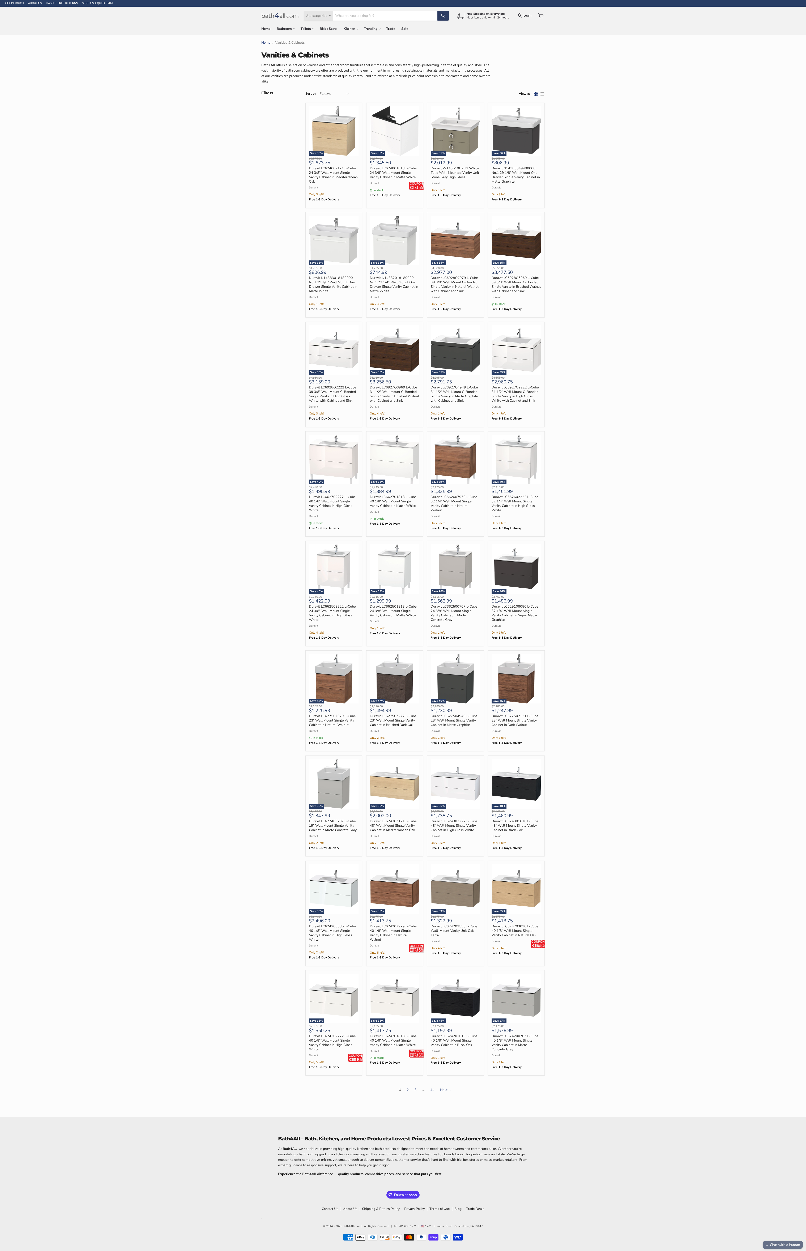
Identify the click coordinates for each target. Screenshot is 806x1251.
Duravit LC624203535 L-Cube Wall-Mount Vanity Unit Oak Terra (454, 930)
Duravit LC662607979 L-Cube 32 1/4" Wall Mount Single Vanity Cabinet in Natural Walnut (454, 503)
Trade (390, 28)
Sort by (310, 93)
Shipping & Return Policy (381, 1209)
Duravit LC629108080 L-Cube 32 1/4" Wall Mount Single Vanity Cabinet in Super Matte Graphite (515, 613)
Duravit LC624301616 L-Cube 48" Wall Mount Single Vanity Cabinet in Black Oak (515, 825)
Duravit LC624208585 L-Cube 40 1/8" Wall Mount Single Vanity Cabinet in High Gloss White (332, 933)
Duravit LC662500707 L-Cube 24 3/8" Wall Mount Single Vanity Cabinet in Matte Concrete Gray (454, 613)
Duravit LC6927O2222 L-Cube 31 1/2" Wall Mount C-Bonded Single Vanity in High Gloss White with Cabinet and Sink (515, 394)
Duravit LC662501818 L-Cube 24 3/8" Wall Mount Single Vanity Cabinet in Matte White (393, 611)
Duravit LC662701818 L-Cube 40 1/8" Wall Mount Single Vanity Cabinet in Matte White (393, 501)
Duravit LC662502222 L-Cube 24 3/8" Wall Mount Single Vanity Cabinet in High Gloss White (332, 613)
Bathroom (285, 28)
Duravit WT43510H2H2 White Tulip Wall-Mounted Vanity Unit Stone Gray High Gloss (455, 172)
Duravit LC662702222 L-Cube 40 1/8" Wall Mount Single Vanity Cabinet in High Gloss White (332, 503)
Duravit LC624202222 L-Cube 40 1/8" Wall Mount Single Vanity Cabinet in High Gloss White (332, 1043)
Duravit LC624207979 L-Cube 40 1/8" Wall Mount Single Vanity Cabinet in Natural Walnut (393, 933)
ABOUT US (35, 3)
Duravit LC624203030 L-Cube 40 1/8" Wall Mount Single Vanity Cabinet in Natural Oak (515, 930)
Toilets (306, 28)
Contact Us (330, 1209)
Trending (371, 28)
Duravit (313, 188)
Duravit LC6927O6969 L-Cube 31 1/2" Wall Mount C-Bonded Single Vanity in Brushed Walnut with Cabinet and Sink (394, 394)
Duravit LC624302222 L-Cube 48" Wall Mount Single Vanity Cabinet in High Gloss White (454, 825)
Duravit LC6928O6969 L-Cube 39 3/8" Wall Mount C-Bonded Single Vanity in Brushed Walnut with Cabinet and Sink (516, 284)
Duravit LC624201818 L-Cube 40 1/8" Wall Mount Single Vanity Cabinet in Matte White (393, 1040)
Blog (458, 1209)
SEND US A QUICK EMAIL (98, 3)
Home (265, 28)
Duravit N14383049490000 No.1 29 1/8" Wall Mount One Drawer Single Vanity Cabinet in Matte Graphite (516, 175)
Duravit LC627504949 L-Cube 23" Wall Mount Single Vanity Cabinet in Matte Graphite (454, 720)
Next (444, 1090)
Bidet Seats (328, 28)
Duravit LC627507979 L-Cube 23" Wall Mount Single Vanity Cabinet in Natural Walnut (332, 720)
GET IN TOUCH (14, 3)
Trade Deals (475, 1209)
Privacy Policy (414, 1209)
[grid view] (536, 94)
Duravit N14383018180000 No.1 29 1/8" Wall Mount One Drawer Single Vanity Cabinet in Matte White (333, 284)
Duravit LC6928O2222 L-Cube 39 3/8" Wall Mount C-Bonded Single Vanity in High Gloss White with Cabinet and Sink (332, 394)
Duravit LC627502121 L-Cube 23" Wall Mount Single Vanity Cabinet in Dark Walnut (515, 720)
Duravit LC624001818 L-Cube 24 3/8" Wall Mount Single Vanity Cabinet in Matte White (393, 172)
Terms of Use (439, 1209)
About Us (350, 1209)
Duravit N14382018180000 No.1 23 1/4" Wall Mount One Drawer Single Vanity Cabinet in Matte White (394, 284)
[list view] (542, 94)
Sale (404, 28)
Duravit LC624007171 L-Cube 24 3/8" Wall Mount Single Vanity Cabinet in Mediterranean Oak (333, 175)
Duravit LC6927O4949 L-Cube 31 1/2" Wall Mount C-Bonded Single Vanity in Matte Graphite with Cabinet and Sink (454, 394)
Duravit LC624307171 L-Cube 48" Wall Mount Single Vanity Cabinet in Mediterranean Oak (393, 825)
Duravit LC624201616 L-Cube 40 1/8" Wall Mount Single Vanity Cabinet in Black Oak (454, 1040)
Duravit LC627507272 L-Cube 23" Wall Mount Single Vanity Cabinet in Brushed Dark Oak (393, 720)
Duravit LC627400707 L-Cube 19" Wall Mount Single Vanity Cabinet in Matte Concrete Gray (333, 825)
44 (432, 1090)
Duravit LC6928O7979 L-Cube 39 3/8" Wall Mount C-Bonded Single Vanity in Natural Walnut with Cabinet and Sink (455, 284)
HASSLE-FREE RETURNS (62, 3)
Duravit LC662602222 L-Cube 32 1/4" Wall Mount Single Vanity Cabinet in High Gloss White (515, 503)
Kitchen (350, 28)
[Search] (443, 16)
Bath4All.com (351, 1226)
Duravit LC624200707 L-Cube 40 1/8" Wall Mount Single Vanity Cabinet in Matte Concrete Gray (515, 1043)
